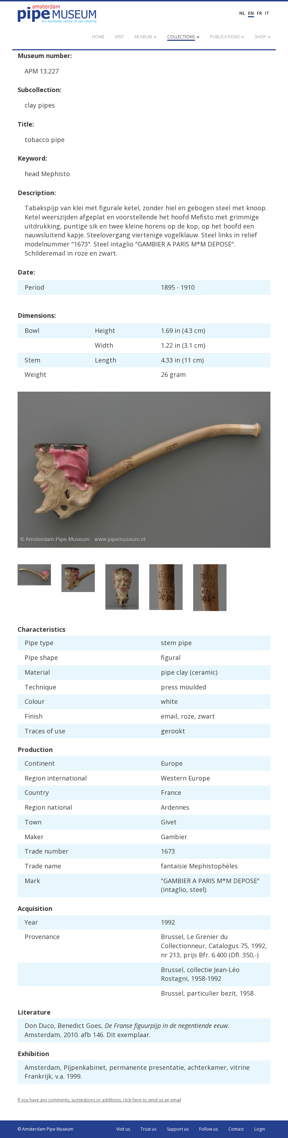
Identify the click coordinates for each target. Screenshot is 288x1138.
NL (242, 13)
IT (267, 13)
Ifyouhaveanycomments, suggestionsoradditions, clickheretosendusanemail (99, 1100)
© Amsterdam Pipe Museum (45, 1129)
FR (259, 13)
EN (251, 13)
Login (259, 1129)
